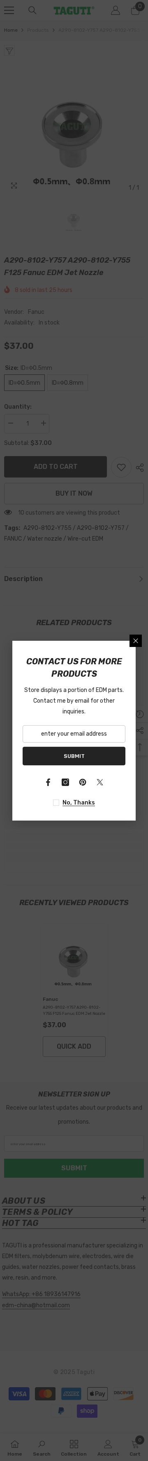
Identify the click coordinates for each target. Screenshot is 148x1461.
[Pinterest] (82, 782)
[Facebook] (48, 782)
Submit (74, 756)
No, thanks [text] (78, 802)
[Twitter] (100, 782)
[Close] (136, 640)
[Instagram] (65, 782)
